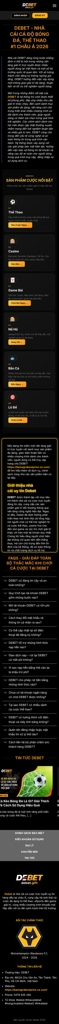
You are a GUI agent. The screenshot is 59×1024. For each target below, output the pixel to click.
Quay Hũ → (16, 342)
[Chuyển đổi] (5, 581)
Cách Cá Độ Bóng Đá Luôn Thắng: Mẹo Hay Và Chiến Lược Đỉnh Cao (28, 803)
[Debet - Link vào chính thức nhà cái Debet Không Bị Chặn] (30, 5)
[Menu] (54, 5)
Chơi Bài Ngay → (19, 303)
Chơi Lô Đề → (18, 420)
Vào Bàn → (16, 264)
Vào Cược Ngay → (20, 225)
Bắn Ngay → (17, 384)
